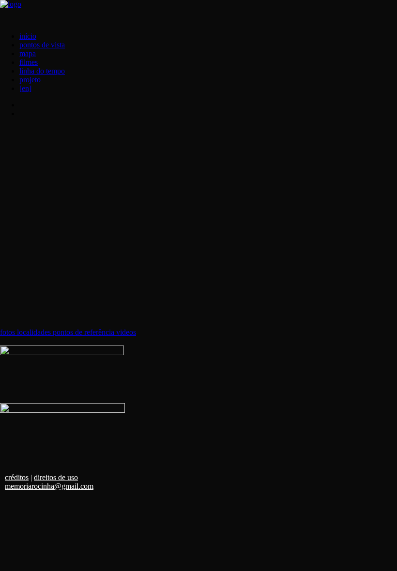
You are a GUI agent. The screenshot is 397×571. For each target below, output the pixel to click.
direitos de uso (56, 477)
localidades (35, 332)
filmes (28, 62)
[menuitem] (208, 36)
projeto (30, 79)
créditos (17, 477)
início (27, 36)
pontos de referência (84, 332)
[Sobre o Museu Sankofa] (62, 374)
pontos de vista (42, 45)
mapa (27, 53)
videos (126, 332)
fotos (8, 332)
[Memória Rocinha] (198, 12)
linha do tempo (42, 71)
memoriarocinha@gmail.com (49, 486)
